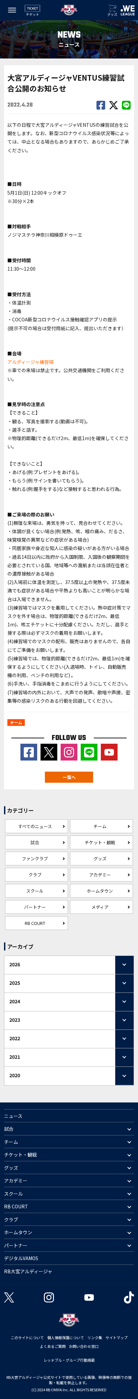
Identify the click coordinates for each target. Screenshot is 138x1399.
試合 (34, 842)
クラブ (35, 874)
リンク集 (94, 1337)
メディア (100, 907)
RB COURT (35, 923)
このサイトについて (27, 1337)
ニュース (13, 1116)
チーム (100, 826)
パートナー (35, 907)
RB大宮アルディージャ (28, 1271)
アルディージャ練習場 (30, 361)
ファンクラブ (35, 858)
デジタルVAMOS (21, 1258)
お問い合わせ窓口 (83, 1346)
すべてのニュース (35, 826)
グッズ (100, 858)
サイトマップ (117, 1337)
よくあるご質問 (53, 1346)
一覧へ (69, 777)
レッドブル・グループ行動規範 (69, 1360)
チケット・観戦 (100, 842)
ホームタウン (100, 891)
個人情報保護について (65, 1337)
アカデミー (100, 874)
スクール (35, 891)
